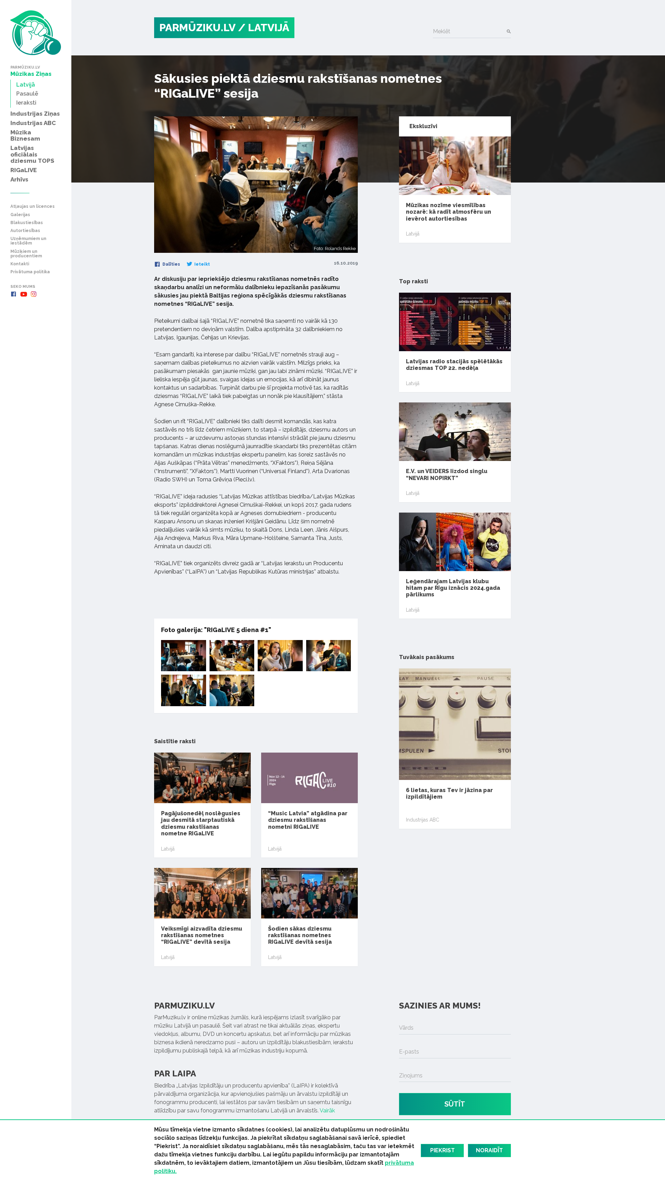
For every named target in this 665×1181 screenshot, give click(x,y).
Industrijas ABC (422, 820)
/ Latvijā (263, 27)
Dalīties (170, 264)
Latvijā (168, 849)
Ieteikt (201, 264)
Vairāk (327, 1110)
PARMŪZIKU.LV (197, 27)
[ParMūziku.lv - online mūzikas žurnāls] (35, 32)
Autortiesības (25, 231)
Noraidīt (489, 1150)
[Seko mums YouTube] (23, 294)
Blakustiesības (26, 223)
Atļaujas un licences (32, 206)
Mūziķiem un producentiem (26, 253)
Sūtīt (454, 1104)
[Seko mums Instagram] (33, 294)
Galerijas (20, 215)
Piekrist (442, 1150)
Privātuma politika (30, 272)
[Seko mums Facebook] (13, 294)
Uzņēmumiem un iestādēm (28, 241)
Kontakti (19, 264)
